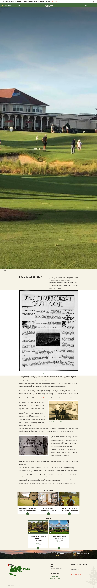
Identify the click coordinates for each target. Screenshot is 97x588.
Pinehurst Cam (8, 5)
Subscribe (58, 555)
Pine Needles (43, 397)
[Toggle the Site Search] (89, 5)
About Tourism (54, 570)
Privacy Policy (54, 573)
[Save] (29, 532)
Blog (51, 566)
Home (5, 270)
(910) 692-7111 (38, 544)
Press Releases (54, 564)
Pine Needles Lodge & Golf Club (38, 537)
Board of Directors (56, 568)
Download (80, 555)
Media (51, 571)
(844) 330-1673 (59, 543)
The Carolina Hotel (59, 536)
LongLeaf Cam (16, 5)
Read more (54, 1)
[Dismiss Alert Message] (94, 2)
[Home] (48, 5)
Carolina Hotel (64, 284)
